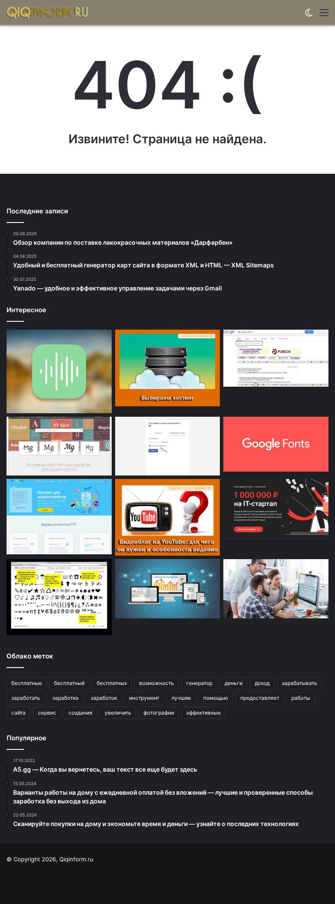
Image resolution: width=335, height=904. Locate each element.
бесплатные (26, 683)
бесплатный (69, 683)
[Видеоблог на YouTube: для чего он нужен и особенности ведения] (167, 517)
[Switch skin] (308, 15)
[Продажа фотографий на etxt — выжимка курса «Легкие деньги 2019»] (59, 516)
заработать (25, 698)
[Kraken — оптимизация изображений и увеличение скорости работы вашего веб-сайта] (167, 588)
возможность (156, 683)
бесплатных (112, 683)
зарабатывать (299, 683)
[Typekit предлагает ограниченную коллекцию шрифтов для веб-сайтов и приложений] (59, 446)
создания (80, 712)
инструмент (144, 698)
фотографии (159, 712)
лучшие (181, 698)
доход (262, 683)
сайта (18, 712)
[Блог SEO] (48, 12)
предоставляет (259, 698)
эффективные (203, 712)
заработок (104, 698)
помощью (215, 698)
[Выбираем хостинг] (167, 368)
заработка (65, 698)
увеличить (118, 712)
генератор (199, 683)
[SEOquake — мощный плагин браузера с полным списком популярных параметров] (275, 358)
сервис (47, 712)
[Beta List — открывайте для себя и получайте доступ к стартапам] (275, 509)
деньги (234, 683)
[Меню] (324, 15)
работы (300, 698)
